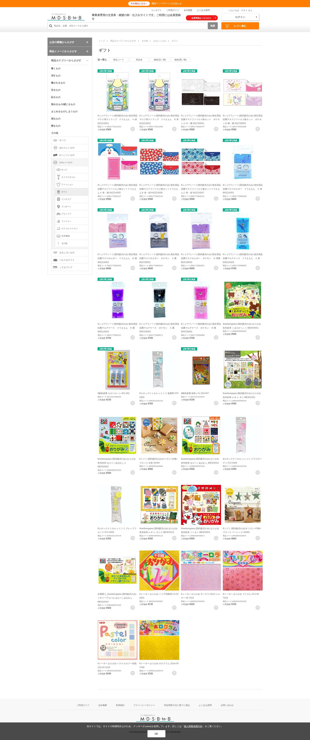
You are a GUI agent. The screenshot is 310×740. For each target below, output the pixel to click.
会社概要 (188, 10)
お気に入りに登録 (132, 129)
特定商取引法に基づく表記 (177, 705)
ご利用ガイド (172, 10)
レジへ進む (240, 25)
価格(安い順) (160, 59)
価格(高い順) (180, 59)
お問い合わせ (227, 705)
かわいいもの (159, 41)
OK (156, 733)
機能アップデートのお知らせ (167, 3)
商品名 (139, 59)
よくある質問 (203, 10)
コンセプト (156, 10)
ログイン (240, 17)
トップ (101, 41)
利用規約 (120, 705)
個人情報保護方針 (193, 726)
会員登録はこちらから (201, 18)
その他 (145, 41)
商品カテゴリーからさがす (123, 41)
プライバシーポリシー (144, 705)
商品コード (118, 59)
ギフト (175, 41)
